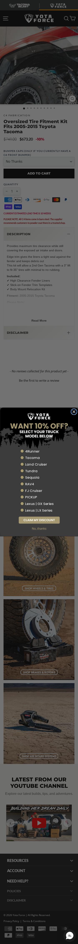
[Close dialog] (74, 412)
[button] (39, 520)
